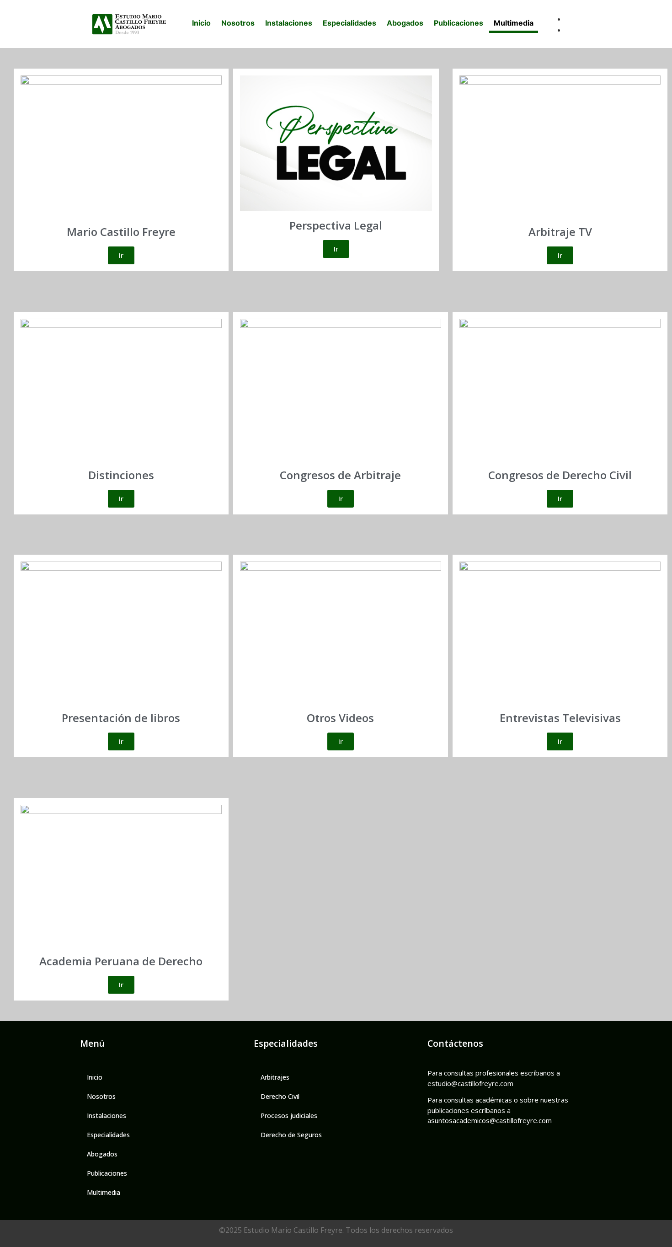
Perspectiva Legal (335, 225)
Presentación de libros (121, 717)
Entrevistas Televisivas (560, 717)
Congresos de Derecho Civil (560, 474)
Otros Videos (340, 717)
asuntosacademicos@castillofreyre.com (489, 1120)
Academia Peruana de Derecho (121, 961)
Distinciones (121, 474)
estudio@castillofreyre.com (470, 1083)
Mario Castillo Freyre (121, 231)
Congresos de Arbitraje (340, 474)
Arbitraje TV (560, 231)
